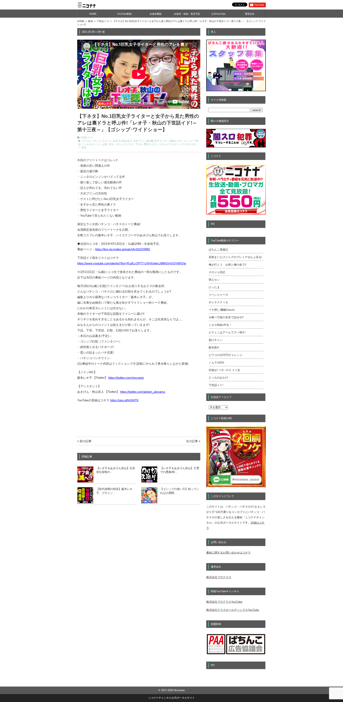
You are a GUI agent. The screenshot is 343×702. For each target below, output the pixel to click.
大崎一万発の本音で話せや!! (226, 317)
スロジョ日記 (217, 272)
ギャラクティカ (218, 302)
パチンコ (96, 141)
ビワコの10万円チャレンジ (225, 355)
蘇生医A (214, 347)
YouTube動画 (124, 13)
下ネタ (139, 144)
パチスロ (85, 141)
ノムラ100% (216, 362)
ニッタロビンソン (91, 144)
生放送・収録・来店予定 (187, 13)
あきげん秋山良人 (122, 141)
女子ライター (162, 141)
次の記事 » (193, 441)
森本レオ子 (176, 141)
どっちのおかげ (218, 377)
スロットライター (168, 144)
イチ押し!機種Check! (222, 309)
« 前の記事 (84, 441)
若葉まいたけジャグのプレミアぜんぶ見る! (235, 257)
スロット (107, 141)
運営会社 (249, 13)
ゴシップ (188, 141)
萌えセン (214, 279)
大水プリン (139, 141)
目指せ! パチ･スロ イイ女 (224, 370)
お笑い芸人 (108, 144)
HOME (92, 13)
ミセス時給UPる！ (220, 324)
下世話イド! (86, 137)
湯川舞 (149, 141)
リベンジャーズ (218, 294)
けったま (214, 287)
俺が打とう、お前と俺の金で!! (227, 264)
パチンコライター (124, 144)
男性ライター (151, 144)
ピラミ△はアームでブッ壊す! (227, 332)
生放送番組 (156, 13)
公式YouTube (218, 13)
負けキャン (216, 339)
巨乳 (84, 147)
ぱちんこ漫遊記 (218, 249)
